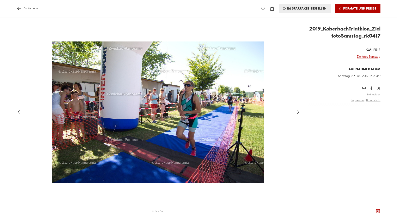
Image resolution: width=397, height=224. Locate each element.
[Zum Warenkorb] (272, 8)
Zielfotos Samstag (368, 56)
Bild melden (373, 95)
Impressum (357, 100)
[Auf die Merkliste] (263, 8)
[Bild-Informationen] (377, 211)
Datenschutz (373, 100)
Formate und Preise (359, 8)
